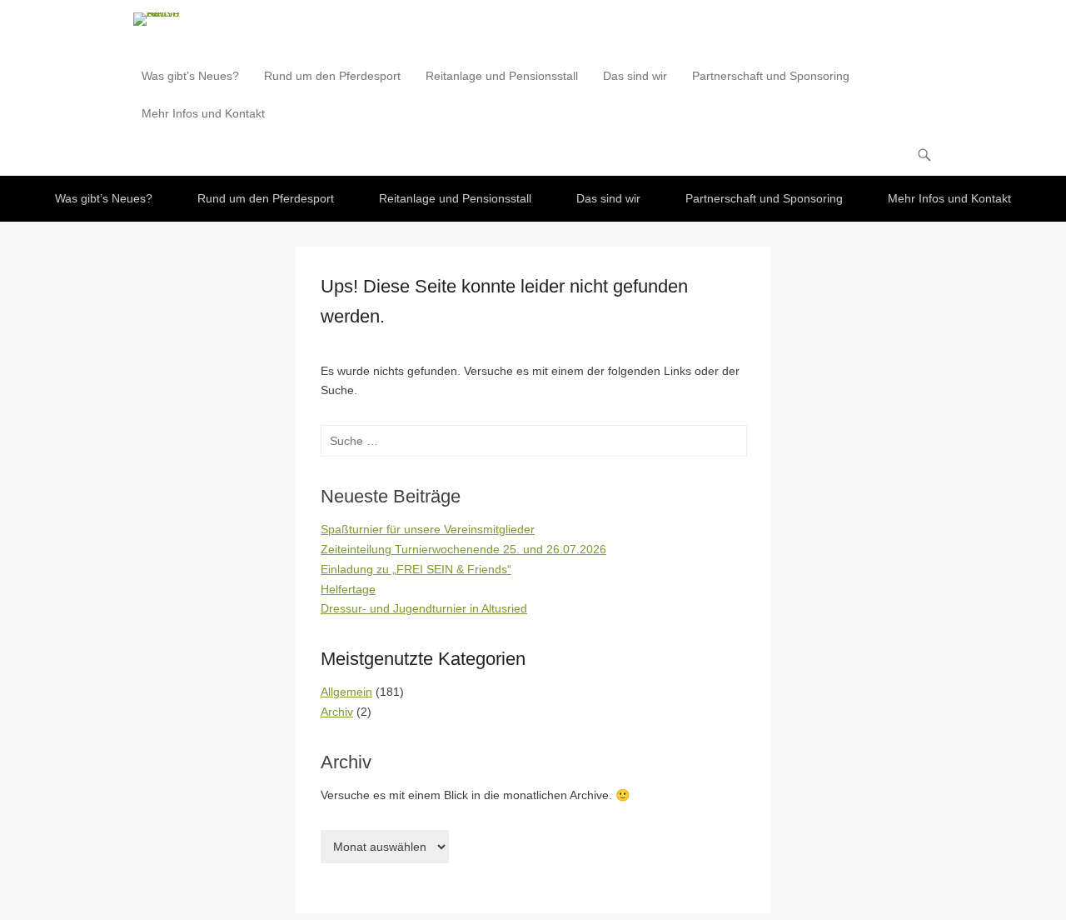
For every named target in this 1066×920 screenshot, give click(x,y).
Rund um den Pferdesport (332, 75)
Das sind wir (635, 75)
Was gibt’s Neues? (190, 75)
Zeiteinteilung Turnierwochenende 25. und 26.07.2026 (463, 549)
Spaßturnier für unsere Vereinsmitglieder (428, 529)
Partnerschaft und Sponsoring (770, 75)
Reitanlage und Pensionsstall (502, 75)
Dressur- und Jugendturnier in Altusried (424, 608)
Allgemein (346, 691)
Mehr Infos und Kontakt (203, 113)
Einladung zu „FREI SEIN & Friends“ (416, 569)
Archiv (337, 711)
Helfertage (348, 589)
